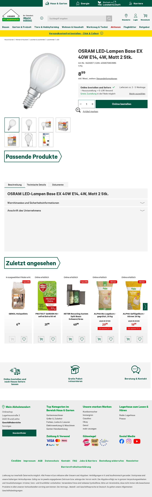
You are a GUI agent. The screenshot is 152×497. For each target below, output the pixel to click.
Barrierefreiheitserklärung (76, 466)
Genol (85, 425)
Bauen (5, 26)
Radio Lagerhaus (127, 415)
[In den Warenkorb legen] (41, 339)
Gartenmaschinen (54, 415)
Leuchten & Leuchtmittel (37, 39)
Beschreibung (15, 184)
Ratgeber (144, 26)
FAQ (75, 460)
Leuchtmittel (50, 39)
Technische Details (36, 184)
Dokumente (58, 184)
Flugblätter (130, 26)
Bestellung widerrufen (111, 460)
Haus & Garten (9, 39)
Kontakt (65, 460)
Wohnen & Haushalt (73, 26)
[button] (11, 15)
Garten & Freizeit (21, 26)
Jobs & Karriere (88, 460)
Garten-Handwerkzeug (57, 429)
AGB (40, 460)
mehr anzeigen (89, 428)
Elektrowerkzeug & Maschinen (60, 425)
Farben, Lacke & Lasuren (58, 422)
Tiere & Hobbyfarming (46, 26)
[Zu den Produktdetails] (12, 339)
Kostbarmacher (90, 411)
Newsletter (132, 460)
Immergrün (88, 415)
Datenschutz (52, 460)
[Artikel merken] (24, 339)
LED (57, 39)
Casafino (87, 418)
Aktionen (116, 26)
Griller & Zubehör (54, 418)
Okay (85, 422)
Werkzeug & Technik (98, 26)
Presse (122, 418)
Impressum (29, 460)
